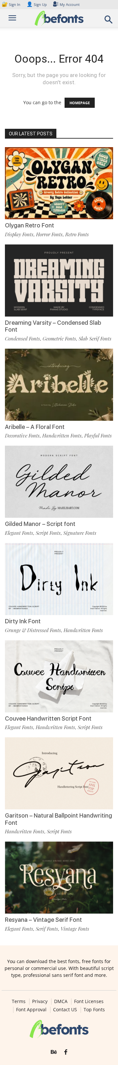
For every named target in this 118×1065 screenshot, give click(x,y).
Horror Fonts (49, 234)
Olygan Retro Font (29, 225)
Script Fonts (48, 533)
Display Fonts (19, 234)
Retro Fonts (77, 234)
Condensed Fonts (22, 338)
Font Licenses (89, 1001)
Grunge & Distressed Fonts (33, 630)
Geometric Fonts (59, 338)
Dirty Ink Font (23, 621)
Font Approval (31, 1010)
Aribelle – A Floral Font (35, 426)
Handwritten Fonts (62, 435)
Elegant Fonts (19, 533)
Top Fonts (94, 1010)
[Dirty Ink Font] (59, 579)
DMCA (61, 1001)
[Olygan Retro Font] (59, 183)
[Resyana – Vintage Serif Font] (59, 878)
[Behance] (54, 1052)
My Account (70, 4)
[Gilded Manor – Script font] (59, 482)
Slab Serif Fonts (95, 338)
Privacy (40, 1001)
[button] (109, 21)
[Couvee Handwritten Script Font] (59, 676)
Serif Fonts (47, 928)
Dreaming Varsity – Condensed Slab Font (53, 326)
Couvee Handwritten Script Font (48, 718)
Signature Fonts (79, 533)
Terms (19, 1001)
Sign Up (37, 4)
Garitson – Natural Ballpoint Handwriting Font (58, 819)
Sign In (11, 4)
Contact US (65, 1010)
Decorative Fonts (22, 435)
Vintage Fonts (75, 928)
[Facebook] (65, 1052)
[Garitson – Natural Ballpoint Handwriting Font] (59, 773)
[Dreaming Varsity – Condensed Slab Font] (59, 280)
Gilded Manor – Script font (40, 523)
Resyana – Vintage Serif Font (43, 919)
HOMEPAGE (79, 102)
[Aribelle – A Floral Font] (59, 385)
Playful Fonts (98, 435)
